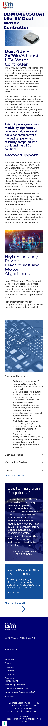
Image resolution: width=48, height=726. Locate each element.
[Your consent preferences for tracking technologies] (4, 723)
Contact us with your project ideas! (24, 553)
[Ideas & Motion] (8, 5)
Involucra (24, 716)
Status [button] (8, 470)
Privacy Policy (11, 711)
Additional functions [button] (16, 376)
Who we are (11, 638)
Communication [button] (14, 454)
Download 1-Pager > (16, 475)
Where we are (27, 638)
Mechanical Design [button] (16, 462)
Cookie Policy (31, 711)
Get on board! (15, 603)
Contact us (13, 592)
